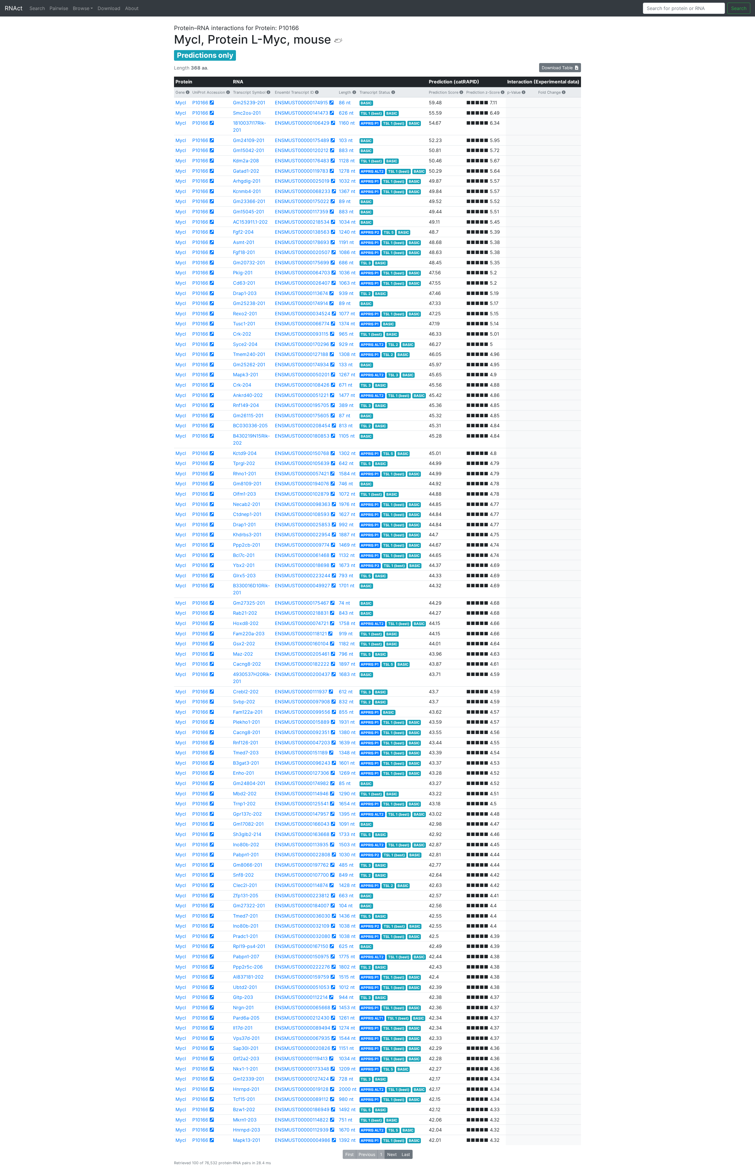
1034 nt (347, 222)
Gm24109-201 (248, 140)
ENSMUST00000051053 (302, 987)
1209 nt (347, 1069)
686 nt (346, 262)
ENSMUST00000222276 (302, 967)
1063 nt (347, 283)
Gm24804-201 (249, 783)
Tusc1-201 (244, 323)
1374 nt (347, 323)
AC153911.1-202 (250, 222)
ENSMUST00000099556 (302, 712)
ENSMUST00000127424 (302, 1079)
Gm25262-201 (249, 364)
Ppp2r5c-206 (248, 967)
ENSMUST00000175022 (302, 201)
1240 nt (347, 232)
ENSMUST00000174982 (302, 783)
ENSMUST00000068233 (302, 191)
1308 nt (347, 354)
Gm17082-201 (248, 824)
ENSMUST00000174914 (301, 303)
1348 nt (347, 753)
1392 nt (347, 1140)
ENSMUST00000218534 (302, 222)
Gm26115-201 (248, 415)
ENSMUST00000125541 (302, 804)
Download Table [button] (558, 67)
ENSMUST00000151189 (301, 753)
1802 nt (347, 967)
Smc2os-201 (247, 113)
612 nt (346, 692)
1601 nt (347, 763)
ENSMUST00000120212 (302, 150)
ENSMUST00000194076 (302, 483)
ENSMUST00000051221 (302, 395)
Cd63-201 (244, 283)
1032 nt (347, 181)
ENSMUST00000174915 (301, 102)
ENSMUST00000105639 (302, 463)
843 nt (346, 613)
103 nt (346, 140)
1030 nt (347, 854)
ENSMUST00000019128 (302, 1089)
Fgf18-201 (244, 252)
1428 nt (347, 885)
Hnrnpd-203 (246, 1130)
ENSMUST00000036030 (302, 916)
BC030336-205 (250, 425)
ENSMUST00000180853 (302, 436)
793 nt (346, 575)
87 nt (344, 415)
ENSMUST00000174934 (302, 364)
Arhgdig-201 (246, 181)
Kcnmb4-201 (247, 191)
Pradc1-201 (245, 936)
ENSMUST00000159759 (302, 977)
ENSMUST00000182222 (302, 664)
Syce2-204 (245, 344)
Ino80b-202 (246, 844)
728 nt (346, 1079)
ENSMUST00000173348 (302, 1069)
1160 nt (347, 123)
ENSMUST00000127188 (301, 354)
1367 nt (347, 191)
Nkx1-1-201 (245, 1069)
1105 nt (347, 436)
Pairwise (59, 8)
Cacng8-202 (247, 664)
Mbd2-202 (245, 793)
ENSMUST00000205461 (302, 654)
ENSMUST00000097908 (302, 702)
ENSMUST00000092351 (302, 732)
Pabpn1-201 (246, 854)
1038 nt (347, 926)
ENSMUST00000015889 (302, 722)
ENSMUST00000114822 (302, 1120)
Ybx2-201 (244, 565)
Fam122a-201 (247, 712)
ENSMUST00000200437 (302, 674)
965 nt (346, 334)
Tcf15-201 (244, 1099)
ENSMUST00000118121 (301, 633)
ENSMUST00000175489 (302, 140)
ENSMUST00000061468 (302, 555)
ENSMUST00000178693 (302, 242)
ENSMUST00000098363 (302, 504)
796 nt (346, 654)
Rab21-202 (245, 613)
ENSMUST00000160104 (302, 644)
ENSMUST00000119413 (301, 1058)
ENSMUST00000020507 (302, 252)
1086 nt (347, 252)
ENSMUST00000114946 (302, 793)
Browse (81, 8)
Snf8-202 (243, 875)
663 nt (346, 895)
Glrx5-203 (244, 575)
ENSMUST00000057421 (302, 473)
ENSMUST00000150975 (302, 956)
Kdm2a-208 (246, 161)
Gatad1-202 (246, 171)
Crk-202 (242, 334)
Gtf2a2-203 (246, 1058)
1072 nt (347, 494)
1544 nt (347, 1038)
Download (109, 8)
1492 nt (347, 1109)
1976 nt (347, 504)
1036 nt (347, 273)
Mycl (180, 102)
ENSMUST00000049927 (302, 585)
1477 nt (347, 395)
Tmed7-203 (246, 753)
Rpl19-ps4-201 (249, 946)
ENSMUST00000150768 (302, 453)
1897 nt (347, 664)
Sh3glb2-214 (247, 834)
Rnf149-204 (246, 405)
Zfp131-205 (245, 895)
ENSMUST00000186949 (302, 1109)
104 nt (346, 905)
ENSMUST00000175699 (302, 262)
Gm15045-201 (248, 212)
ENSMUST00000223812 (302, 895)
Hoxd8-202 (246, 623)
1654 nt (347, 804)
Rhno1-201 (244, 473)
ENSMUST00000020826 (302, 1048)
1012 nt (347, 987)
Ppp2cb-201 (246, 545)
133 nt (346, 364)
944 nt (346, 997)
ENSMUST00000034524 (302, 313)
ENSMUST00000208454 (302, 425)
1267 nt (347, 374)
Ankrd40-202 (248, 395)
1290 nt (347, 793)
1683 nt (347, 674)
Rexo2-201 (245, 313)
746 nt (346, 483)
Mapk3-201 (245, 374)
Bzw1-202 (244, 1109)
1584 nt (347, 473)
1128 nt (347, 161)
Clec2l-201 (245, 885)
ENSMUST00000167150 (301, 946)
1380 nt (347, 732)
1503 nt (347, 844)
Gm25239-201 (249, 102)
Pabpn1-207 (246, 956)
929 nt (346, 344)
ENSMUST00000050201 (302, 374)
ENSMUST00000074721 (302, 623)
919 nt (346, 633)
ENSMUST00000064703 (302, 273)
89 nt (345, 201)
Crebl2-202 (246, 692)
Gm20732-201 (249, 262)
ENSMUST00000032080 (302, 936)
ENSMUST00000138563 (302, 232)
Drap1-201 (244, 524)
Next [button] (392, 1154)
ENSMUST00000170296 (302, 344)
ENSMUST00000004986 (302, 1140)
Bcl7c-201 (244, 555)
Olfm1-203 (244, 494)
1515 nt (347, 977)
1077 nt (347, 313)
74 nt (344, 603)
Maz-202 (243, 654)
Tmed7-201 (245, 916)
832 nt (346, 702)
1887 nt (347, 534)
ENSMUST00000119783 (301, 171)
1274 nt (347, 1028)
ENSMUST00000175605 (302, 415)
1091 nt (347, 824)
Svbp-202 (244, 702)
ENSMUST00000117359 (301, 212)
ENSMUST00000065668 (302, 1007)
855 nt (346, 712)
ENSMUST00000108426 (302, 385)
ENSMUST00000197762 (302, 865)
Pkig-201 (242, 273)
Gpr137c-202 (247, 814)
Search (37, 8)
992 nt (346, 524)
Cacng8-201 (246, 732)
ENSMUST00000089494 (302, 1028)
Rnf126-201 (245, 743)
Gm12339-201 (248, 1079)
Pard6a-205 (246, 1018)
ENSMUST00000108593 (302, 514)
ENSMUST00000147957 (302, 814)
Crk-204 (242, 385)
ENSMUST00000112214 (301, 997)
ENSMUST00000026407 (302, 283)
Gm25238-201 (249, 303)
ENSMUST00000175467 (302, 603)
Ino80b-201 (245, 926)
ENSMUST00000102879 (302, 494)
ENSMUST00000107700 (302, 875)
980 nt (346, 1099)
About (132, 8)
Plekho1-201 (246, 722)
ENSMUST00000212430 (302, 1018)
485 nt (346, 865)
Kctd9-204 (245, 453)
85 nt (345, 783)
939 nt (346, 293)
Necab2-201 (246, 504)
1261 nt (347, 1018)
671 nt (345, 385)
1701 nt (346, 585)
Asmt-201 (243, 242)
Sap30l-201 (245, 1048)
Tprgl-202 (244, 463)
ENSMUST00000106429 (302, 123)
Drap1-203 (245, 293)
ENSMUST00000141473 (301, 113)
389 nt (346, 405)
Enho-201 (243, 773)
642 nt (346, 463)
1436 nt (347, 916)
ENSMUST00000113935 (302, 844)
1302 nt (347, 453)
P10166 (200, 102)
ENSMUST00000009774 (302, 545)
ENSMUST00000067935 (302, 1038)
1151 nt (346, 1048)
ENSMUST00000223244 (302, 575)
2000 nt (348, 1089)
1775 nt (347, 956)
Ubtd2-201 (245, 987)
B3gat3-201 (246, 763)
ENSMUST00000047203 (302, 743)
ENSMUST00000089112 (302, 1099)
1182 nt (347, 644)
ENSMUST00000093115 (302, 334)
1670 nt (347, 1130)
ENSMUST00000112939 (302, 1130)
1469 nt (347, 545)
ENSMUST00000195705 (302, 405)
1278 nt (347, 171)
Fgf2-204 (243, 232)
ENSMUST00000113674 (301, 293)
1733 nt (347, 834)
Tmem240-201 (249, 354)
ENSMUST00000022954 (302, 534)
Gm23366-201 (249, 201)
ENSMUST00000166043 (302, 824)
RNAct (13, 8)
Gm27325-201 (249, 603)
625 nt (346, 946)
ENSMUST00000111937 (301, 692)
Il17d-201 (242, 1028)
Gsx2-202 (244, 644)
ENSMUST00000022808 (302, 854)
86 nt (345, 102)
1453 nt (347, 1007)
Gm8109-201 (247, 483)
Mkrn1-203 (245, 1120)
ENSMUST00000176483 (302, 161)
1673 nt (347, 565)
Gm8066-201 (247, 865)
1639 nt (347, 743)
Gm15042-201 (248, 150)
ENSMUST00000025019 (302, 181)
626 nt (346, 113)
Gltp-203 (243, 997)
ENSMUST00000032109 (302, 926)
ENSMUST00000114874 (301, 885)
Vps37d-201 (246, 1038)
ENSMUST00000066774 (302, 323)
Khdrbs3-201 (247, 534)
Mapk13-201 (246, 1140)
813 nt (346, 425)
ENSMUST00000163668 (302, 834)
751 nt (345, 1120)
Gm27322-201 (249, 905)
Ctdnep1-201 (247, 514)
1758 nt (347, 623)
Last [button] (406, 1154)
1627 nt (347, 514)
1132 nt (347, 555)
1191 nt (346, 242)
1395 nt (347, 814)
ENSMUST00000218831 (302, 613)
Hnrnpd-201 (246, 1089)
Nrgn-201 (243, 1007)
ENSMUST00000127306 (302, 773)
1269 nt (347, 773)
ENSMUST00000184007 (302, 905)
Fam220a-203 (249, 633)
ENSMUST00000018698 (302, 565)
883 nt (346, 150)
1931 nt (347, 722)
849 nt (346, 875)
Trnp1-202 (244, 804)
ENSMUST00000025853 (302, 524)
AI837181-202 (248, 977)
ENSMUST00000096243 (302, 763)
